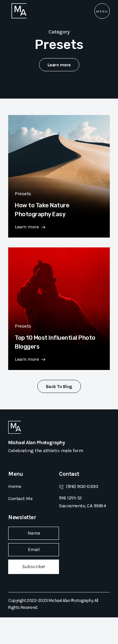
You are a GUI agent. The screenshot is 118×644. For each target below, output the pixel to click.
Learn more (59, 65)
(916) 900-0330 (82, 486)
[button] (102, 11)
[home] (17, 10)
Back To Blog (59, 386)
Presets (23, 193)
